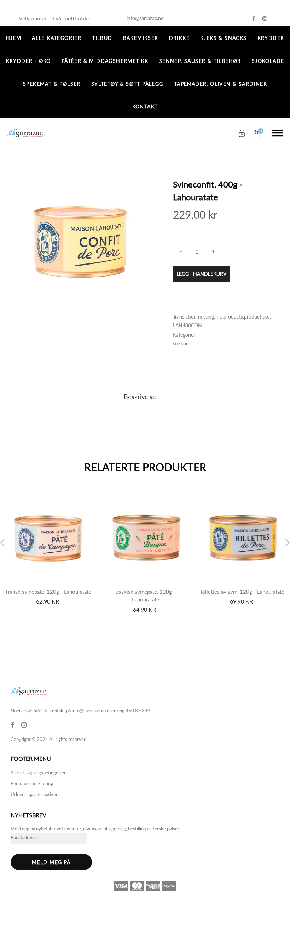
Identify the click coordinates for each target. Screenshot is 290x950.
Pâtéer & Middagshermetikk (105, 61)
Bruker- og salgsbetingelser (38, 773)
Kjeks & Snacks (223, 38)
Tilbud (102, 38)
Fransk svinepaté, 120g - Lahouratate (48, 591)
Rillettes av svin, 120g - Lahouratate (242, 591)
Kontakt (145, 106)
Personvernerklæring (32, 783)
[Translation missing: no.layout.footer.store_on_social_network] (254, 18)
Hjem (14, 38)
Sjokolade (268, 61)
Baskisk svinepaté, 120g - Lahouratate (145, 595)
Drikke (179, 38)
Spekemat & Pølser (52, 84)
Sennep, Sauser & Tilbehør (200, 61)
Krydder (270, 38)
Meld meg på (51, 862)
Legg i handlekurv (201, 274)
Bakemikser (140, 38)
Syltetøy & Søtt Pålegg (127, 84)
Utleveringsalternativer (34, 794)
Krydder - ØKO (28, 61)
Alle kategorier (56, 38)
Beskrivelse (140, 396)
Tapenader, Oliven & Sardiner (220, 84)
